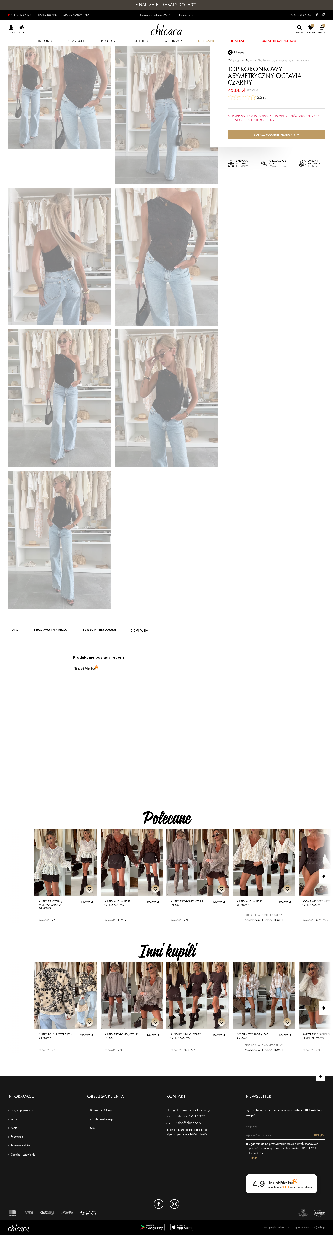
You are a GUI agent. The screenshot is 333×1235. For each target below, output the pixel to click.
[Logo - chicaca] (59, 1227)
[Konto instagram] (174, 1204)
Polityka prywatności (22, 1110)
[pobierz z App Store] (182, 1227)
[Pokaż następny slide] (326, 876)
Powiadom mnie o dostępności (264, 920)
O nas (14, 1119)
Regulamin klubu (20, 1145)
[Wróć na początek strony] (320, 1076)
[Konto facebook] (158, 1204)
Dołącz (319, 1135)
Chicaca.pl (233, 60)
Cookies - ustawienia (23, 1154)
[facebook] (314, 14)
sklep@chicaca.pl (189, 1122)
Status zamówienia (76, 15)
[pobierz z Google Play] (152, 1227)
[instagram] (321, 14)
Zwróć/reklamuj (300, 15)
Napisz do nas (47, 15)
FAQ (93, 1128)
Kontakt (15, 1128)
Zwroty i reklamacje (101, 1119)
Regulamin (17, 1137)
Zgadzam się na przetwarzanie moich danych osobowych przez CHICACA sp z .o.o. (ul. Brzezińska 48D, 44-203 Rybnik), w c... (283, 1148)
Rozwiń (253, 1158)
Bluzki (249, 60)
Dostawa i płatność (101, 1110)
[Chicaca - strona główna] (166, 29)
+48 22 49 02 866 (21, 15)
